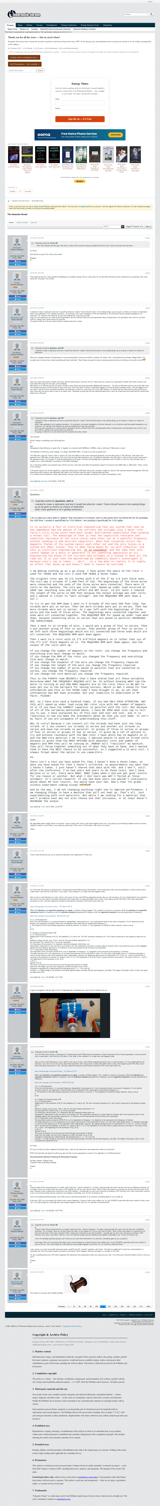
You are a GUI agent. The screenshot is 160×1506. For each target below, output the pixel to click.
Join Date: (13, 256)
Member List (24, 29)
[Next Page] (142, 226)
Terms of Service (135, 1315)
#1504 (148, 343)
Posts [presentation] (11, 222)
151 (134, 1306)
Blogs (20, 25)
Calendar (34, 29)
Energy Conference (69, 25)
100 (96, 1306)
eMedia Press (67, 32)
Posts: (15, 258)
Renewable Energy (37, 201)
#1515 (148, 1272)
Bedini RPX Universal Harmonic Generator (55, 29)
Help (104, 1315)
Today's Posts (13, 29)
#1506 (148, 413)
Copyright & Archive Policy (72, 1326)
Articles (29, 25)
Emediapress (52, 25)
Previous (61, 1306)
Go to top (148, 1315)
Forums (10, 25)
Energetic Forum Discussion (20, 201)
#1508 (148, 816)
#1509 (148, 851)
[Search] (151, 14)
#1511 (148, 986)
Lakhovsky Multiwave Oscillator (84, 29)
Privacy (123, 1315)
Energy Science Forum (90, 25)
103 (115, 1306)
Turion (17, 283)
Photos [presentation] (34, 222)
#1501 (148, 238)
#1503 (148, 308)
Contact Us (113, 1315)
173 (141, 1306)
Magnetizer (107, 25)
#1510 (148, 886)
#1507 (148, 490)
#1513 (148, 1182)
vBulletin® (143, 1321)
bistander (17, 248)
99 (91, 1306)
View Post (56, 243)
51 (74, 1306)
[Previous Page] (140, 226)
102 (109, 1306)
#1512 (148, 1047)
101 (103, 1306)
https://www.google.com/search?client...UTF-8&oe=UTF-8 (51, 907)
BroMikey (17, 353)
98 (85, 1306)
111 (128, 1306)
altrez (17, 826)
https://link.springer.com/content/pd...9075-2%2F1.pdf (49, 916)
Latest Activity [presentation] (22, 222)
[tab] (11, 222)
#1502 (148, 273)
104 (122, 1306)
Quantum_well (17, 318)
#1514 (148, 1220)
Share (19, 261)
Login (150, 1)
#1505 (148, 378)
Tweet (18, 264)
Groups (39, 25)
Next (148, 1306)
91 (79, 1306)
